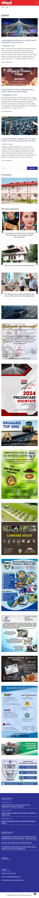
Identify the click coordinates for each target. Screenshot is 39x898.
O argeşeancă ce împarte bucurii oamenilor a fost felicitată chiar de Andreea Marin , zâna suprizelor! (19, 235)
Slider (8, 802)
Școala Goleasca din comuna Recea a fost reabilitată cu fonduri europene (15, 806)
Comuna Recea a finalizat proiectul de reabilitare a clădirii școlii (19, 814)
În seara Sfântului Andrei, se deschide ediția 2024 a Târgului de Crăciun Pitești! (17, 90)
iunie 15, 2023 (8, 144)
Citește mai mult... (7, 62)
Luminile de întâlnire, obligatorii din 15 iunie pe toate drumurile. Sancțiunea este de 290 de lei (18, 140)
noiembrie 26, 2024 (10, 95)
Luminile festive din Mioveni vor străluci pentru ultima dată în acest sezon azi (18, 41)
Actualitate (4, 802)
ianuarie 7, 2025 (9, 46)
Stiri (11, 802)
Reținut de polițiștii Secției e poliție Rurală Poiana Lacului (18, 822)
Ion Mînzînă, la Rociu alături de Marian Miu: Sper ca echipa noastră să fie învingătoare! (19, 295)
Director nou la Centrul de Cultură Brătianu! (19, 265)
